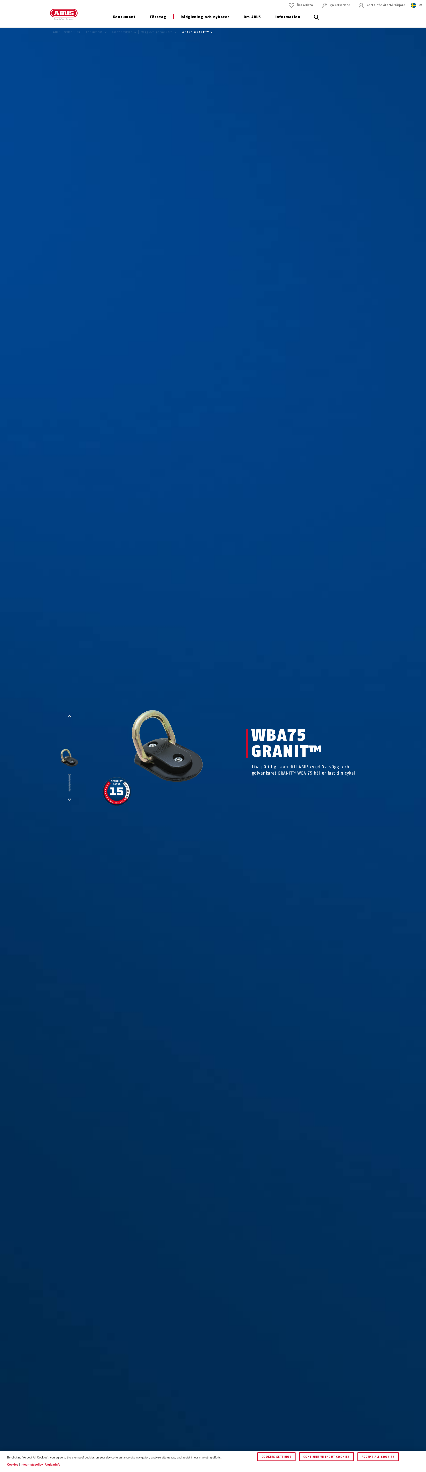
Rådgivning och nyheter (205, 17)
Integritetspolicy (32, 1464)
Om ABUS (252, 17)
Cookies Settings (276, 1457)
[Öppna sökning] (316, 19)
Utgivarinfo (52, 1464)
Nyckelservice (339, 5)
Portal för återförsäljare (386, 5)
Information (287, 17)
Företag (158, 17)
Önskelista (305, 5)
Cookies (12, 1464)
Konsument (124, 17)
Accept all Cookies (378, 1457)
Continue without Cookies (326, 1457)
